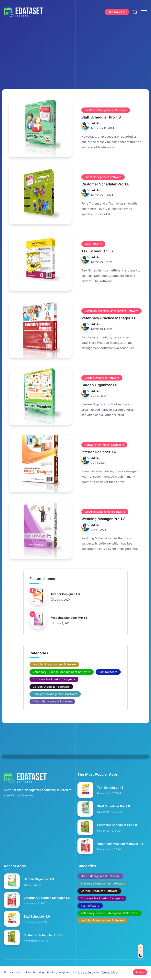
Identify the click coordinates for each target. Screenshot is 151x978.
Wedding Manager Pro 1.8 (103, 519)
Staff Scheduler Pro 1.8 (101, 117)
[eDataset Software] (23, 12)
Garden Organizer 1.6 (99, 385)
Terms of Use (109, 972)
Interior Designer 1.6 (98, 452)
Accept (140, 972)
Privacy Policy (86, 972)
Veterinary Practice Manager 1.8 (108, 318)
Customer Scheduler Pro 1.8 (105, 184)
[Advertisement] (75, 53)
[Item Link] (40, 128)
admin (95, 123)
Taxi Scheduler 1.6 (97, 251)
